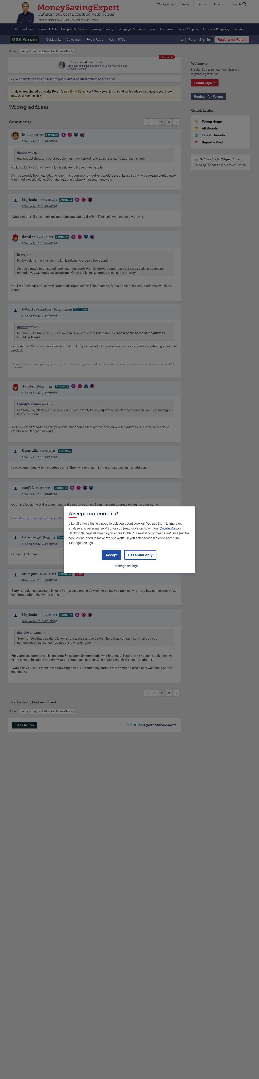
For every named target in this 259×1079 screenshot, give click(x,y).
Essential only (140, 554)
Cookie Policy (170, 528)
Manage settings (126, 565)
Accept (111, 554)
